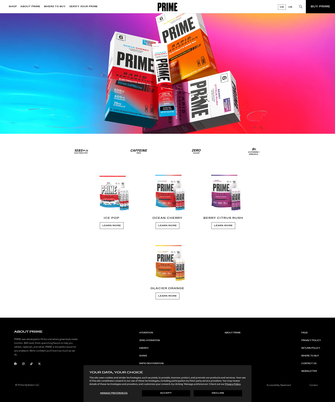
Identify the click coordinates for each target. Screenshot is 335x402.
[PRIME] (168, 7)
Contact (313, 385)
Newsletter (309, 371)
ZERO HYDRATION (149, 340)
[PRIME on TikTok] (33, 364)
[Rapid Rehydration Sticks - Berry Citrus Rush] (223, 192)
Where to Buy (310, 356)
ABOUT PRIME (30, 6)
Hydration (146, 332)
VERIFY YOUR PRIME (83, 6)
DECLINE (218, 393)
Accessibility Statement (279, 385)
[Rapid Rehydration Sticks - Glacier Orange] (167, 262)
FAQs (304, 332)
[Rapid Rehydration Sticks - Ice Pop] (112, 192)
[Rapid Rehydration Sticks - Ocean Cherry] (167, 192)
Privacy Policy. (233, 384)
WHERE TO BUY (54, 6)
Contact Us (309, 363)
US (282, 7)
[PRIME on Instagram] (25, 364)
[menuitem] (14, 6)
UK (290, 7)
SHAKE (143, 356)
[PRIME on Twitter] (41, 364)
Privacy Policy (311, 340)
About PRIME (233, 332)
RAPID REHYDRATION (151, 363)
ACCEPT (166, 393)
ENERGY (144, 348)
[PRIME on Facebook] (17, 364)
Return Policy (310, 348)
